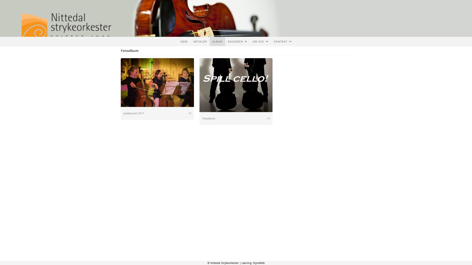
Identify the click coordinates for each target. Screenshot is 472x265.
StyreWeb (259, 263)
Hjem (184, 41)
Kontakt (280, 41)
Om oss (258, 41)
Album (217, 41)
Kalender (235, 41)
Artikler (200, 41)
